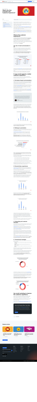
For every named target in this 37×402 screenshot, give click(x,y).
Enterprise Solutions (15, 350)
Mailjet (28, 348)
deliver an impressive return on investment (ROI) (24, 26)
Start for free (16, 312)
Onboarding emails (15, 226)
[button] (26, 0)
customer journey (18, 236)
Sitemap (21, 351)
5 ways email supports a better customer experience (6, 25)
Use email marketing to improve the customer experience (7, 26)
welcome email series (18, 228)
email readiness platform (23, 307)
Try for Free (29, 350)
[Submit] (11, 350)
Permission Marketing (19, 85)
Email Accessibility (14, 348)
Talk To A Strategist (29, 1)
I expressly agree (9, 351)
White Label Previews (15, 351)
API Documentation (22, 348)
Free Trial (33, 1)
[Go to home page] (4, 1)
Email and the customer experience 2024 (21, 31)
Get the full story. (27, 2)
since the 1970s (20, 68)
